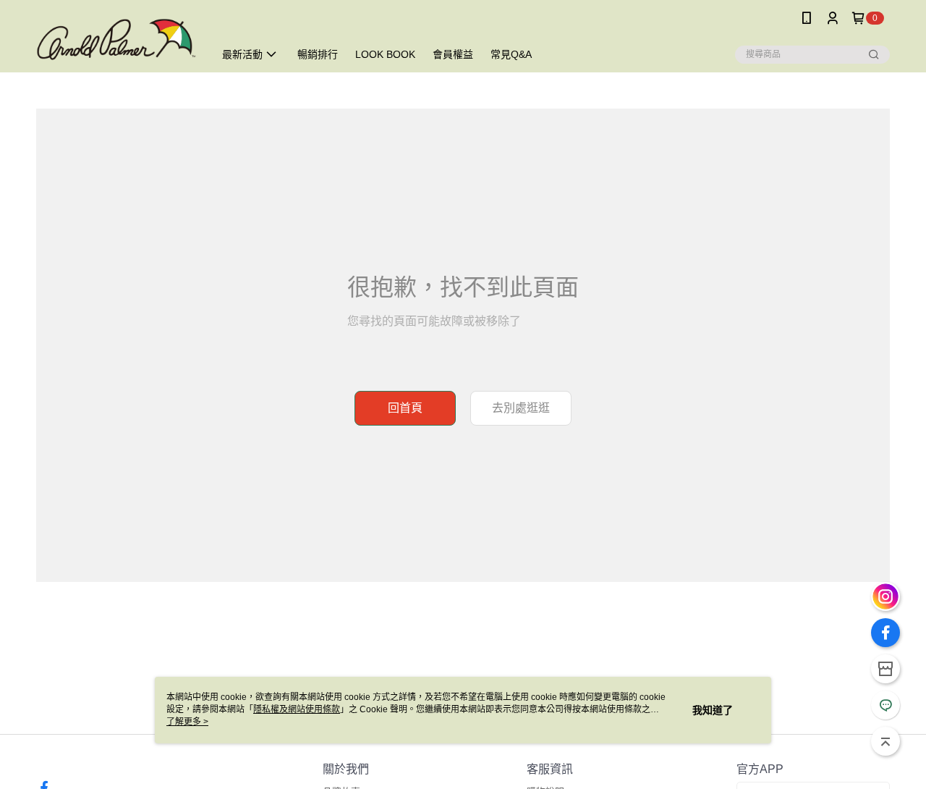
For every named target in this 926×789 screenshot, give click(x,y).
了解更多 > (187, 722)
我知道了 (712, 710)
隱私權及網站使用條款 (296, 709)
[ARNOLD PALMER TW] (116, 38)
